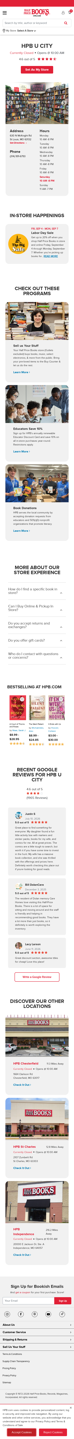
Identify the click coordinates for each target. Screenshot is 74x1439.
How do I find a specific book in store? (32, 591)
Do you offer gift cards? (26, 640)
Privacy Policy (9, 1375)
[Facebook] (21, 1314)
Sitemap (7, 1382)
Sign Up (63, 1301)
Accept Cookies (22, 1432)
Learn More (21, 372)
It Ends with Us (54, 724)
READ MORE (51, 256)
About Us (9, 1325)
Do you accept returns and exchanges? (29, 625)
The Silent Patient (36, 724)
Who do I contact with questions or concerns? (33, 656)
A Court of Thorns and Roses (17, 725)
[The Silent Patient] (37, 707)
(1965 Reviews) (37, 798)
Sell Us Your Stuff (14, 1347)
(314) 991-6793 (18, 156)
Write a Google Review (37, 977)
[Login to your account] (62, 12)
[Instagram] (7, 1314)
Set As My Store (37, 70)
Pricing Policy (9, 1368)
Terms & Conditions (12, 1354)
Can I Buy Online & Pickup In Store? (30, 608)
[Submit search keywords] (67, 23)
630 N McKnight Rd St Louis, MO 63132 (21, 139)
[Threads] (35, 1314)
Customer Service (14, 1332)
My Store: (11, 30)
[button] (12, 103)
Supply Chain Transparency (16, 1361)
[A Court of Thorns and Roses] (18, 707)
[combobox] (37, 23)
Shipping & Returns (15, 1339)
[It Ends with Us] (56, 707)
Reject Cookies (53, 1432)
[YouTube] (48, 1314)
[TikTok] (62, 1314)
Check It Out (21, 1085)
